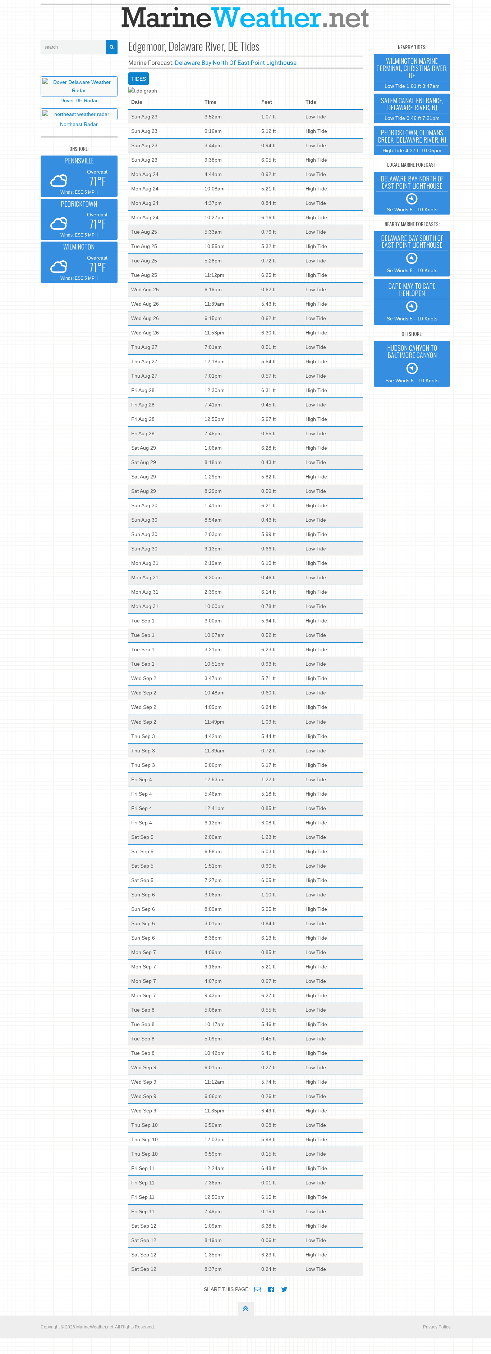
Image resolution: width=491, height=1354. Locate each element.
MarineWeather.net (94, 1327)
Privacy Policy (436, 1327)
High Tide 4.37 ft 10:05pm (412, 140)
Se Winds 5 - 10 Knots (412, 193)
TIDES (138, 79)
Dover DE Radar (79, 100)
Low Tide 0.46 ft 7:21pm (412, 108)
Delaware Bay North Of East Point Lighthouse (236, 62)
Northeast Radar (79, 124)
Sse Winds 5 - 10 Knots (412, 363)
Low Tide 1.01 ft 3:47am (412, 72)
